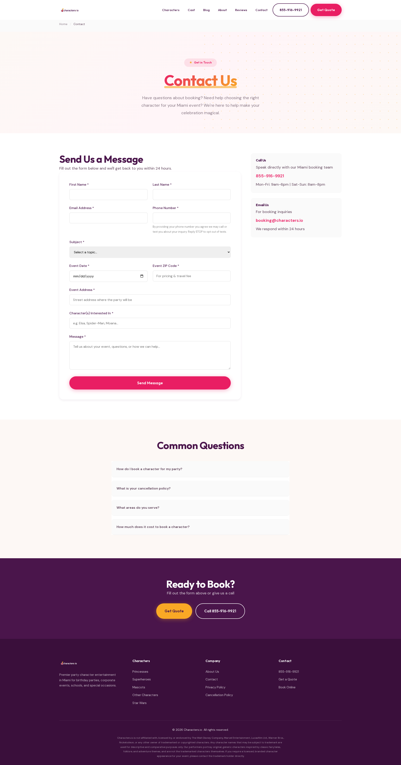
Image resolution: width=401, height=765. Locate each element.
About (222, 10)
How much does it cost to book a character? (153, 527)
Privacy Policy (215, 687)
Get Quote (326, 10)
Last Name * (162, 184)
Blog (206, 10)
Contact (261, 10)
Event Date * (79, 266)
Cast (191, 10)
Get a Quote (288, 679)
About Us (212, 672)
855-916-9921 (291, 10)
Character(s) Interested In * (91, 313)
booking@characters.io (279, 220)
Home (63, 24)
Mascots (138, 687)
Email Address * (81, 208)
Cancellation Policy (219, 695)
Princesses (140, 672)
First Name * (79, 184)
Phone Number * (166, 208)
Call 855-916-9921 (220, 611)
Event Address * (82, 290)
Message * (77, 336)
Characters (170, 10)
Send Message (150, 383)
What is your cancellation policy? (144, 488)
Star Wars (139, 703)
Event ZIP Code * (166, 266)
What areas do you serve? (138, 507)
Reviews (241, 10)
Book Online (287, 687)
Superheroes (141, 679)
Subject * (76, 242)
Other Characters (145, 695)
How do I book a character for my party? (149, 469)
